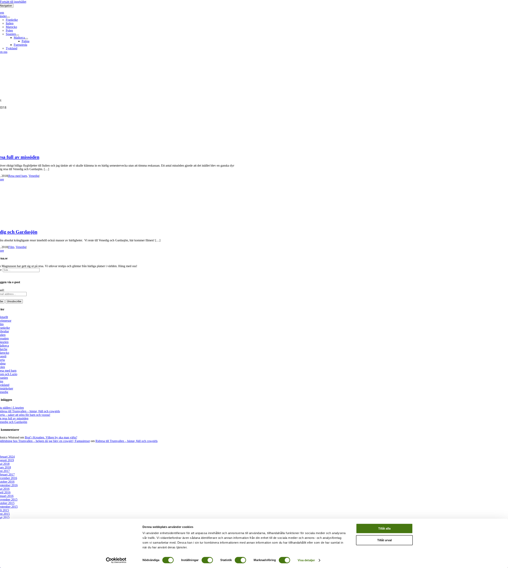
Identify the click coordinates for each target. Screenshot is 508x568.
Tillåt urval (384, 540)
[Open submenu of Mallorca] (26, 38)
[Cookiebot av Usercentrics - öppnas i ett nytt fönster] (116, 560)
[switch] (207, 560)
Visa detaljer (306, 560)
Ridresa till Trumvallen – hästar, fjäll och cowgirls (126, 441)
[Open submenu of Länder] (8, 17)
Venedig (34, 176)
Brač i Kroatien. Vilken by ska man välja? (51, 437)
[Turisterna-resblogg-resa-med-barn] (113, 93)
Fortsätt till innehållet (13, 1)
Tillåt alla (384, 528)
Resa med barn (17, 176)
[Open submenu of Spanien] (17, 35)
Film (11, 247)
